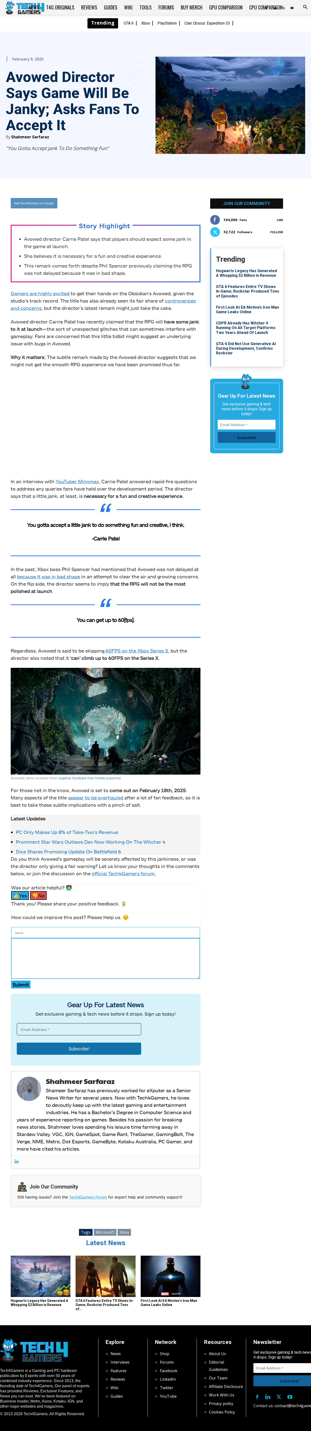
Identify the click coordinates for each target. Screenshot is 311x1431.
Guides (110, 7)
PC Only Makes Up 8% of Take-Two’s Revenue (67, 832)
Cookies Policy (222, 1412)
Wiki (128, 7)
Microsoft (105, 1232)
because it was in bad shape (48, 576)
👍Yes (20, 895)
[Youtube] (292, 7)
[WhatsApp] (132, 203)
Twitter (166, 1387)
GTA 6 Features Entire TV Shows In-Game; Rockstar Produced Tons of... (105, 1305)
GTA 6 (129, 23)
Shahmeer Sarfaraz (30, 137)
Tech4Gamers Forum (88, 1197)
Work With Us (221, 1395)
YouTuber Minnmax (77, 481)
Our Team (218, 1378)
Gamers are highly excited (40, 293)
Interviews (120, 1362)
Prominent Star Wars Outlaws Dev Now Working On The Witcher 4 (90, 842)
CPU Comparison (265, 7)
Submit (21, 984)
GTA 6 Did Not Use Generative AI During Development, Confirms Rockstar (246, 348)
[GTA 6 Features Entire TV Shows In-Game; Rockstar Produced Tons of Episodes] (105, 1276)
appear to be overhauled (96, 797)
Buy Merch (191, 7)
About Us (217, 1353)
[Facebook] (110, 203)
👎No (38, 895)
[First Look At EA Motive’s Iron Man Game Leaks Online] (170, 1276)
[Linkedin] (16, 1161)
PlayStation (167, 23)
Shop (164, 1353)
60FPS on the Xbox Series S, (136, 650)
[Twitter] (121, 203)
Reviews (89, 7)
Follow (276, 232)
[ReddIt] (143, 203)
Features (119, 1370)
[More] (155, 203)
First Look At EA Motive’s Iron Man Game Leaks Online (169, 1303)
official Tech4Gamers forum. (124, 873)
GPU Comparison (225, 7)
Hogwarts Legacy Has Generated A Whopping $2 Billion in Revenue (39, 1303)
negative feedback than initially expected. (89, 778)
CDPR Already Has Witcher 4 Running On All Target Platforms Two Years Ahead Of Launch (246, 328)
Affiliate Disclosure (226, 1386)
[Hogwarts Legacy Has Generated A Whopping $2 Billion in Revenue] (40, 1276)
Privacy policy (221, 1403)
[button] (305, 7)
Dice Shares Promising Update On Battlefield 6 (68, 851)
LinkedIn (168, 1379)
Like (280, 220)
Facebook (168, 1370)
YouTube (168, 1396)
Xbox (145, 23)
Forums (166, 7)
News (34, 7)
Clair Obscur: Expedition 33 (207, 23)
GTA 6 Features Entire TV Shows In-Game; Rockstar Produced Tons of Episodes (247, 291)
